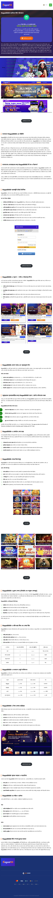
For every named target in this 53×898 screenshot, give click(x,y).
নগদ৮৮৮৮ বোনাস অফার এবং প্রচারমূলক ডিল (28, 62)
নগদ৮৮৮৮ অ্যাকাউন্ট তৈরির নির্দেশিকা (41, 59)
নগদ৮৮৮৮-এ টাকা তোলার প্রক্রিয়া (11, 72)
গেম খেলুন (26, 523)
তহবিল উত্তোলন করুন (26, 764)
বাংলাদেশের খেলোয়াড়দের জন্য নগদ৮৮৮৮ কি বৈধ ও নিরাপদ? (26, 59)
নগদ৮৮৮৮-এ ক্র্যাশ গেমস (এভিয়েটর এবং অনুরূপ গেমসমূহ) (15, 69)
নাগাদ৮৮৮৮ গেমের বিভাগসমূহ (46, 66)
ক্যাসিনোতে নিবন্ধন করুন (26, 265)
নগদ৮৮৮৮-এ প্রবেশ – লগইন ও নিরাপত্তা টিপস (13, 62)
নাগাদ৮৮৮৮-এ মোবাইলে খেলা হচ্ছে (35, 66)
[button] (45, 5)
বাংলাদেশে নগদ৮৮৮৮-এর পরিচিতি (11, 59)
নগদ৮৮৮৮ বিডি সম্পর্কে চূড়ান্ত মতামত (12, 75)
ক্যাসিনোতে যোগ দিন (27, 38)
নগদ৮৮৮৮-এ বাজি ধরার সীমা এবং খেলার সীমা (31, 69)
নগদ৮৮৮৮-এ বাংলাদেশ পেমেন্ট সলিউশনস (44, 69)
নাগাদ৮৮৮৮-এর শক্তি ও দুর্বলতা (36, 72)
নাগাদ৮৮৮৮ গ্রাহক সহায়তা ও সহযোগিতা (24, 72)
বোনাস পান (26, 351)
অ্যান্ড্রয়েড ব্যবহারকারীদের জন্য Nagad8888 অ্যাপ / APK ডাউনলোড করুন (18, 66)
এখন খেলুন (26, 577)
